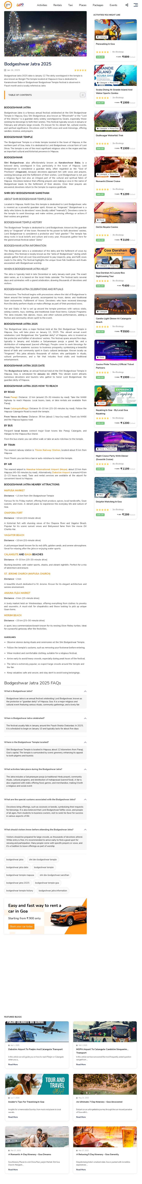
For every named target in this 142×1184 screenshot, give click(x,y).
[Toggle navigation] (136, 5)
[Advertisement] (48, 974)
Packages (98, 5)
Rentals (57, 5)
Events (113, 5)
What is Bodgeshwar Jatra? (18, 691)
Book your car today (21, 926)
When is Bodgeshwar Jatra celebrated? (24, 718)
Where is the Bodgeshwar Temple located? (26, 742)
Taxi (70, 5)
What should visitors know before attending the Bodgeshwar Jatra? (38, 829)
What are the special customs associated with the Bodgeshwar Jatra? (40, 799)
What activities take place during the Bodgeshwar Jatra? (33, 769)
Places (82, 5)
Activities (42, 5)
